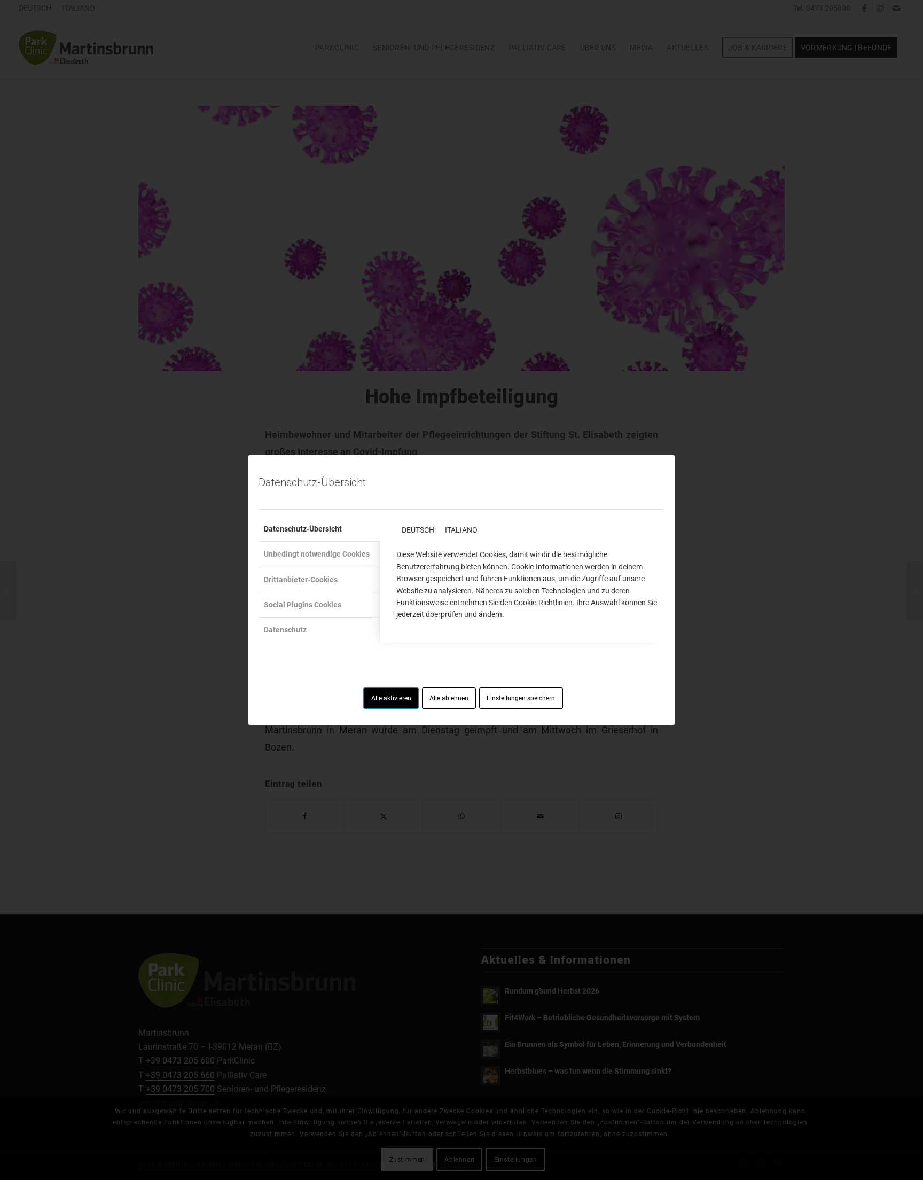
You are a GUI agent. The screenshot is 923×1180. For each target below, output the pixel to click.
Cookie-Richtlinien (543, 602)
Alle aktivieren (391, 698)
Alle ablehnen (448, 698)
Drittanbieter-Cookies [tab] (301, 579)
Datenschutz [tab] (285, 630)
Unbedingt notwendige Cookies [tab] (317, 554)
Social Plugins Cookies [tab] (302, 604)
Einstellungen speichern (521, 698)
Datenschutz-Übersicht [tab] (303, 529)
